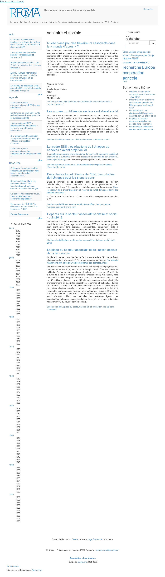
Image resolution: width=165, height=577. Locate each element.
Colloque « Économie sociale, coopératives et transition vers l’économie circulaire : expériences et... (24, 171)
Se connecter (13, 565)
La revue (14, 22)
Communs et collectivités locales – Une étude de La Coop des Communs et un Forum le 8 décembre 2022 (25, 43)
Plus (125, 81)
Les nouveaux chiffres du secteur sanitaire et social (82, 111)
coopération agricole (133, 75)
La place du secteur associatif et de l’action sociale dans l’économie (82, 251)
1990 (11, 287)
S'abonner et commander (80, 22)
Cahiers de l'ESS (101, 22)
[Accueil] (26, 13)
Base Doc (14, 163)
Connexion (148, 8)
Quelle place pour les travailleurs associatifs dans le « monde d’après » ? (81, 44)
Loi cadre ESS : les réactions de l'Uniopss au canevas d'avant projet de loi (78, 148)
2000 (11, 257)
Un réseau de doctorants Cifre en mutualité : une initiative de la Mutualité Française (25, 88)
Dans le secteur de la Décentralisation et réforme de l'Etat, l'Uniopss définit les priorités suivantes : (82, 189)
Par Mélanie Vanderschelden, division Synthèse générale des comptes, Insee (82, 261)
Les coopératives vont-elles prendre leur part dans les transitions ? (23, 55)
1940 (11, 435)
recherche (132, 67)
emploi (145, 62)
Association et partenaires (83, 557)
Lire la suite (79, 103)
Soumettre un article (38, 22)
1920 (11, 494)
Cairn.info (126, 8)
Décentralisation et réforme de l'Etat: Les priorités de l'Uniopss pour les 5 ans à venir (81, 176)
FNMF (135, 58)
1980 (11, 316)
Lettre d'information (58, 22)
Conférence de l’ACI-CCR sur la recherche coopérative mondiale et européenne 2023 (25, 115)
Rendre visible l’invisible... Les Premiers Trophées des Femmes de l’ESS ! (25, 65)
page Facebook (95, 539)
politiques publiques (138, 55)
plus (40, 94)
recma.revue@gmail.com (107, 549)
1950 (11, 405)
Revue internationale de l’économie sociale (69, 10)
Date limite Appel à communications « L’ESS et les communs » (25, 105)
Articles (23, 22)
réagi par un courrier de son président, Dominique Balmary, (82, 158)
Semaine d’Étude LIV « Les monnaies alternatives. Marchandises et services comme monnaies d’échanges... (25, 184)
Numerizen (37, 569)
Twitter (75, 539)
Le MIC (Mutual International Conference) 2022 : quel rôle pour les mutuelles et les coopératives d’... (23, 76)
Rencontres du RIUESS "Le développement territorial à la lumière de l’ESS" (23, 206)
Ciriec (125, 51)
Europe (148, 67)
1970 (11, 346)
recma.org (82, 561)
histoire (127, 58)
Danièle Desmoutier (19, 214)
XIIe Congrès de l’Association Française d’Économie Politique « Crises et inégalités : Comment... (25, 139)
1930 (11, 464)
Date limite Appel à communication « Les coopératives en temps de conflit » (25, 152)
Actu (11, 34)
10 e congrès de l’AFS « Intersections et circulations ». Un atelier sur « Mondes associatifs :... (24, 127)
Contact (114, 22)
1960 (11, 375)
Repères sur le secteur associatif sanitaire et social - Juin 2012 (82, 215)
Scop (151, 55)
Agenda (13, 97)
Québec (132, 51)
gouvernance (131, 62)
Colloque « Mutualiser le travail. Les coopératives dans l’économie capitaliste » (25, 196)
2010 (11, 228)
